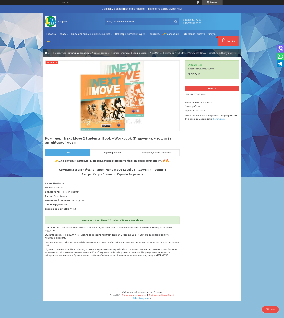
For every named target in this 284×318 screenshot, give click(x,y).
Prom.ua (158, 292)
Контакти (155, 33)
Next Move (155, 53)
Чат (273, 309)
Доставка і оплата (194, 33)
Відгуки (212, 33)
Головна (51, 33)
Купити (212, 88)
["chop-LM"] (50, 21)
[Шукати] (175, 21)
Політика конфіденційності (161, 295)
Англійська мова (100, 53)
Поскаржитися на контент (134, 295)
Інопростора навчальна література (71, 53)
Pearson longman (120, 53)
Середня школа (139, 53)
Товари (62, 33)
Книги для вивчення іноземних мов (90, 33)
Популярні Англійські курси (130, 33)
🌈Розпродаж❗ (172, 33)
